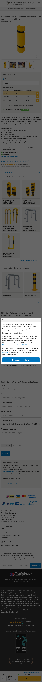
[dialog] (21, 341)
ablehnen (5, 352)
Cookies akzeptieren (21, 360)
